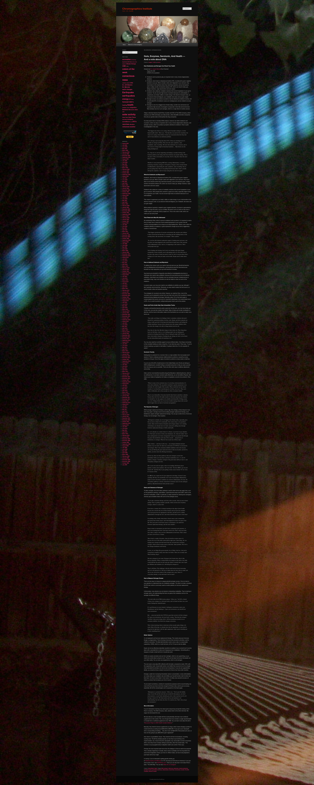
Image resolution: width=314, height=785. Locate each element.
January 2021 (125, 233)
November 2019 (126, 254)
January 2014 (125, 354)
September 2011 (126, 402)
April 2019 (124, 264)
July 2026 (124, 145)
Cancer (124, 64)
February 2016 (125, 311)
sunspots (130, 119)
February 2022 (125, 217)
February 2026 (125, 152)
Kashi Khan (171, 770)
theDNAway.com (161, 762)
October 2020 (125, 238)
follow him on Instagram (169, 764)
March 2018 (125, 280)
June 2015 (124, 325)
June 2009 (124, 449)
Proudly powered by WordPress (157, 779)
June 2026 (124, 147)
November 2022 (126, 211)
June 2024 (124, 179)
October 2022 (125, 212)
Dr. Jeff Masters (127, 85)
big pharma (124, 62)
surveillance (126, 122)
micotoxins (177, 770)
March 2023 (125, 204)
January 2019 (125, 269)
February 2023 (125, 205)
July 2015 (124, 323)
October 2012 (125, 380)
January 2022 (125, 219)
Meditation (125, 109)
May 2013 (124, 368)
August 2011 (125, 404)
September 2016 (126, 299)
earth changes (127, 89)
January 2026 (125, 154)
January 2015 (125, 333)
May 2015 (124, 326)
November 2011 (126, 399)
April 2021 (124, 230)
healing (124, 105)
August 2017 (125, 281)
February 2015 (125, 332)
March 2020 (125, 250)
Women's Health (153, 771)
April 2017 (124, 287)
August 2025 (125, 159)
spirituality (124, 119)
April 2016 (124, 307)
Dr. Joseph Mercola (155, 69)
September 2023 (126, 193)
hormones (159, 770)
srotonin (182, 770)
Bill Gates (130, 62)
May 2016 (124, 306)
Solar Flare (125, 117)
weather (132, 127)
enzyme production (183, 768)
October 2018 (125, 271)
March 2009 (125, 454)
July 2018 (124, 276)
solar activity (129, 114)
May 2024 (124, 181)
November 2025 (126, 155)
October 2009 (125, 442)
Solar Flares (132, 117)
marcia (158, 62)
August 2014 (125, 342)
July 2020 (124, 243)
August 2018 (125, 274)
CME (124, 66)
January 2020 (125, 252)
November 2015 (126, 316)
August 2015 (125, 321)
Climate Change (131, 64)
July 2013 (124, 364)
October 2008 (125, 463)
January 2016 (125, 312)
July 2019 (124, 259)
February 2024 (125, 186)
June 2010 (124, 428)
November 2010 (126, 420)
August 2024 (125, 176)
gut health (154, 770)
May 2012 (124, 389)
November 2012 (126, 378)
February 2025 (125, 169)
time (131, 121)
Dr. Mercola (170, 768)
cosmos (124, 83)
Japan (128, 107)
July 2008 (124, 464)
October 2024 (125, 173)
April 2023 (124, 202)
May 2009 (124, 451)
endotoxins (176, 768)
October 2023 (125, 192)
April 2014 (124, 349)
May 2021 (124, 228)
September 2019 (126, 255)
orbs (123, 111)
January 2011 (125, 416)
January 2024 (125, 188)
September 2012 (126, 382)
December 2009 (126, 439)
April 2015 (124, 328)
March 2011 (125, 413)
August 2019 (125, 257)
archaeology (133, 59)
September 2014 (126, 340)
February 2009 (125, 456)
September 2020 (126, 240)
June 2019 (124, 261)
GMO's (131, 102)
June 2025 (124, 162)
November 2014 (126, 337)
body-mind (134, 61)
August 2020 (125, 242)
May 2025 (124, 164)
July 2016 (124, 302)
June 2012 (124, 387)
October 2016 (125, 297)
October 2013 (125, 359)
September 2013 (126, 361)
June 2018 (124, 278)
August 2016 (125, 300)
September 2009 (126, 444)
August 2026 (125, 143)
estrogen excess (148, 770)
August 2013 (125, 363)
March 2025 (125, 167)
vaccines (125, 124)
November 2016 (126, 295)
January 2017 (125, 292)
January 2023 (125, 207)
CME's (127, 66)
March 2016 (125, 309)
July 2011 (124, 406)
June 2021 (124, 226)
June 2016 (124, 304)
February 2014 (125, 352)
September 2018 (126, 273)
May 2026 (124, 148)
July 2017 (124, 283)
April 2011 (124, 411)
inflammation (166, 770)
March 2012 (125, 392)
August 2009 (125, 446)
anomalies (126, 59)
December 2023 (126, 190)
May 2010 (124, 430)
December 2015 (126, 314)
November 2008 (126, 461)
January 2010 (125, 437)
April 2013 (124, 369)
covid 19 (128, 83)
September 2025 (126, 157)
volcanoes (126, 127)
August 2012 (125, 383)
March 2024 (125, 185)
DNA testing (164, 768)
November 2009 (126, 440)
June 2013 (124, 366)
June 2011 (124, 407)
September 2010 (126, 423)
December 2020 (126, 235)
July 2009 (124, 447)
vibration (132, 124)
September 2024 (126, 174)
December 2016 (126, 293)
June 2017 (124, 285)
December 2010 (126, 418)
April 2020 (124, 249)
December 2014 (126, 335)
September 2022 (126, 214)
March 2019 (125, 266)
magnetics (133, 107)
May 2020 (124, 247)
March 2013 (125, 371)
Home (124, 44)
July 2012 (124, 385)
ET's (130, 99)
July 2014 (124, 344)
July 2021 (124, 224)
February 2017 (125, 290)
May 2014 (124, 347)
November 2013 (126, 357)
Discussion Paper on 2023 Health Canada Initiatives (158, 723)
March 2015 (125, 330)
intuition (124, 107)
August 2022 (125, 216)
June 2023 (124, 198)
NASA (136, 109)
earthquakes (128, 95)
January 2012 (125, 395)
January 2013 (125, 375)
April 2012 (124, 390)
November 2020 (126, 236)
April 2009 (124, 452)
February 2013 (125, 373)
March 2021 (125, 231)
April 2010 (124, 432)
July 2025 (124, 160)
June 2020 (124, 245)
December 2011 (126, 397)
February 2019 (125, 268)
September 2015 (126, 319)
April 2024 (124, 183)
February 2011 (125, 414)
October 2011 (125, 401)
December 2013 (126, 356)
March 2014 (125, 350)
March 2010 (125, 433)
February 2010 (125, 435)
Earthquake (128, 92)
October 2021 (125, 221)
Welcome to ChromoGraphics (135, 44)
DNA (131, 83)
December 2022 (126, 209)
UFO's (134, 121)
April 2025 (124, 166)
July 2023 (124, 197)
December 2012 (126, 376)
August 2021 (125, 223)
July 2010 (124, 426)
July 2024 (124, 178)
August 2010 (125, 425)
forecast (125, 102)
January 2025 (125, 171)
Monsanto (132, 109)
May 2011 (124, 409)
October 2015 (125, 318)
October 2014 (125, 338)
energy (125, 99)
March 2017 (125, 288)
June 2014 (124, 345)
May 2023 (124, 200)
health (130, 104)
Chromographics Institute (137, 8)
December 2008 (126, 459)
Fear (133, 99)
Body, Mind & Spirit (152, 768)
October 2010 (125, 421)
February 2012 (125, 394)
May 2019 (124, 262)
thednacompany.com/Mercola (153, 760)
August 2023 (125, 195)
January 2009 (125, 458)
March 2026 (125, 150)
